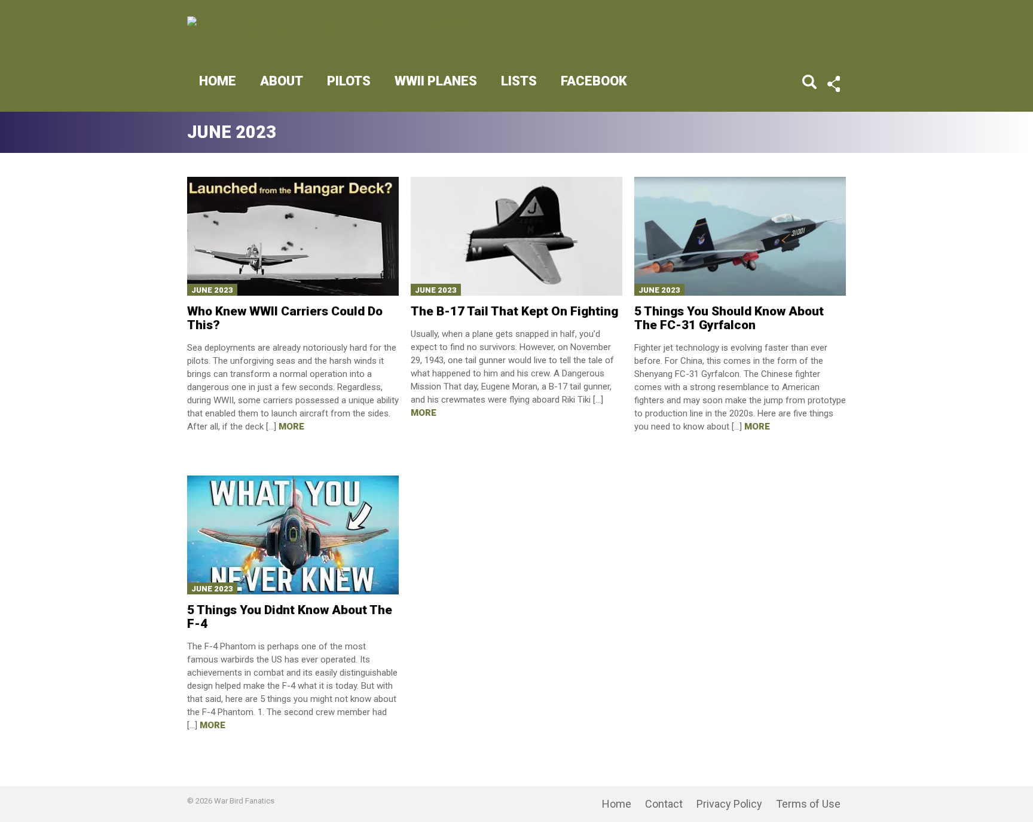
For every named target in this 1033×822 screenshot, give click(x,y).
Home (217, 80)
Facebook (594, 80)
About (281, 80)
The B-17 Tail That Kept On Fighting (514, 311)
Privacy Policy (729, 804)
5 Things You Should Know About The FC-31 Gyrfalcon (729, 318)
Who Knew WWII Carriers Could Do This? (285, 318)
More (291, 426)
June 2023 (212, 290)
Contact (664, 804)
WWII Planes (436, 80)
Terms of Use (808, 804)
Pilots (349, 80)
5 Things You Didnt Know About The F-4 (289, 617)
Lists (519, 80)
